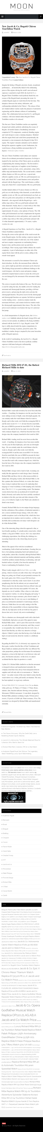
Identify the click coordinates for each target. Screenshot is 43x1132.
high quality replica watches (23, 791)
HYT (4, 860)
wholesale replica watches (16, 151)
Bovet (5, 824)
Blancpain (6, 820)
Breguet (5, 829)
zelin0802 (6, 32)
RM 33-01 (18, 424)
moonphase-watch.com (9, 768)
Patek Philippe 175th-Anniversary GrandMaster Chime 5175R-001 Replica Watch (19, 1037)
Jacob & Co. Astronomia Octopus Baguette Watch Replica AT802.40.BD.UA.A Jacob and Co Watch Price (20, 951)
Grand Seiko (7, 851)
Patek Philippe (7, 873)
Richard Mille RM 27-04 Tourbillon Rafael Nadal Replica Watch (20, 1098)
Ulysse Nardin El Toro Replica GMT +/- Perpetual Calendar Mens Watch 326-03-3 (20, 1104)
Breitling (5, 833)
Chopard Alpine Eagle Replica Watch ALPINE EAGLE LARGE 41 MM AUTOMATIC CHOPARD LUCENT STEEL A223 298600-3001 (21, 919)
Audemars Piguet (8, 815)
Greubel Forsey (8, 855)
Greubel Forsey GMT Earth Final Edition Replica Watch (20, 934)
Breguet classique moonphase (25, 777)
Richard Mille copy (26, 570)
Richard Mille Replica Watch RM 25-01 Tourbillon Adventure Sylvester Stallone (21, 1091)
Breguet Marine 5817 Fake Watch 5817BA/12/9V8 (20, 910)
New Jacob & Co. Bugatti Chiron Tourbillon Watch (19, 27)
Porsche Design (8, 877)
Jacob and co (7, 355)
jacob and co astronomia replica (24, 781)
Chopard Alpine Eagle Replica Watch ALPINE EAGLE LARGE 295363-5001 (20, 924)
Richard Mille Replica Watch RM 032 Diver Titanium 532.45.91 (17, 1088)
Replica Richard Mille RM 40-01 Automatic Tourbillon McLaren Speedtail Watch (21, 1065)
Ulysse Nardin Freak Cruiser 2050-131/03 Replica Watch (19, 1107)
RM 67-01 (12, 489)
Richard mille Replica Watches (17, 788)
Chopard (6, 838)
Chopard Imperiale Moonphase (12, 779)
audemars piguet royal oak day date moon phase (17, 775)
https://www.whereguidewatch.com (13, 347)
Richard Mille (7, 712)
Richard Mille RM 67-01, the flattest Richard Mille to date (20, 366)
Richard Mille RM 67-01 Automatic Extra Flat (16, 685)
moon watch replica (27, 772)
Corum (5, 842)
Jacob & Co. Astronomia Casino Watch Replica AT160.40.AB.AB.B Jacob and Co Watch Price (20, 944)
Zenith (5, 895)
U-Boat (5, 886)
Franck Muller (7, 846)
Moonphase (7, 869)
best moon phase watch (29, 768)
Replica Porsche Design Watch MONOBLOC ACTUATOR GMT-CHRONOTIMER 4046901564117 (20, 1059)
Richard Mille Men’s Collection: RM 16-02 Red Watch (20, 747)
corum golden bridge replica (25, 784)
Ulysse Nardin (7, 891)
